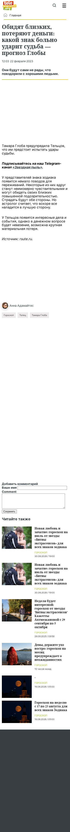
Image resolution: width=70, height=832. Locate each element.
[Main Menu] (64, 6)
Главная (15, 15)
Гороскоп (9, 315)
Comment (9, 491)
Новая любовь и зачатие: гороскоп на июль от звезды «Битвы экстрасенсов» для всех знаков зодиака (51, 537)
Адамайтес (25, 305)
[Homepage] (9, 5)
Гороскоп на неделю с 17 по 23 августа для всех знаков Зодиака (51, 706)
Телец (22, 315)
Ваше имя (9, 487)
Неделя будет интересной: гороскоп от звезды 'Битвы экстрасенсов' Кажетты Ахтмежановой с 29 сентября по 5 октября (51, 614)
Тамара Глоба (39, 315)
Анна (13, 305)
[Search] (54, 5)
